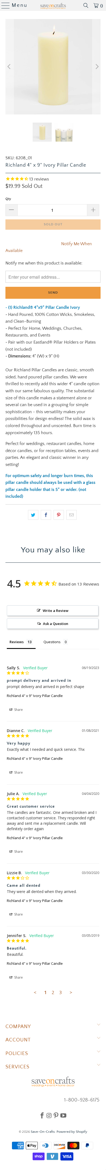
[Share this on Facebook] (46, 515)
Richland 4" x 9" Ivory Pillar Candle (35, 695)
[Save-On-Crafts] (53, 5)
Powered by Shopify (72, 1132)
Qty (8, 199)
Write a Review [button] (55, 610)
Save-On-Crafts (43, 1132)
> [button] (71, 992)
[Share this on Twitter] (33, 515)
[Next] (96, 66)
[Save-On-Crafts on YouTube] (63, 1115)
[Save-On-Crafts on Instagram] (49, 1115)
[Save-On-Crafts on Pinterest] (56, 1115)
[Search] (86, 5)
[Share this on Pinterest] (59, 515)
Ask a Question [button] (55, 623)
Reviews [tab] (17, 641)
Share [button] (18, 709)
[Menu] (3, 5)
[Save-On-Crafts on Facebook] (42, 1115)
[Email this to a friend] (71, 515)
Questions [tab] (52, 641)
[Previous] (9, 66)
